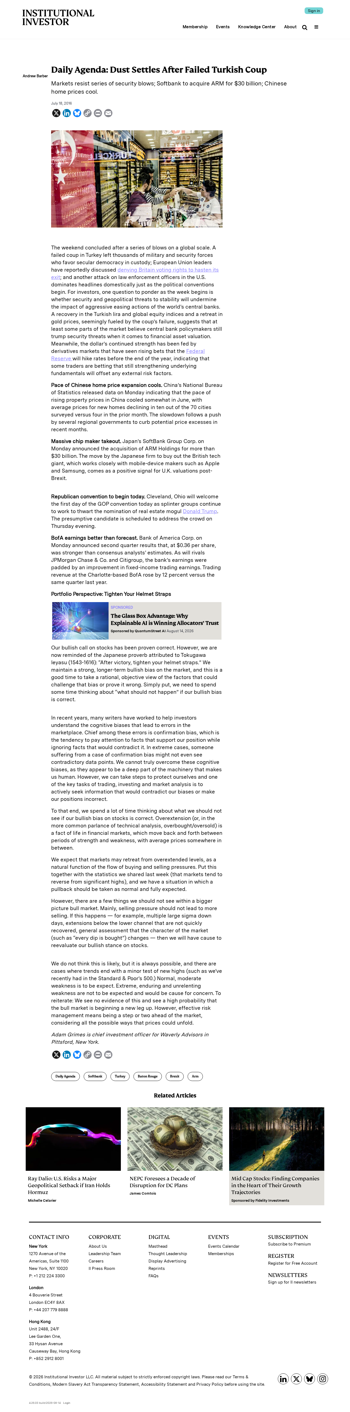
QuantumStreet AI (150, 631)
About (290, 26)
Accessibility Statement (164, 1384)
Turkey (120, 1076)
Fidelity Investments (272, 1200)
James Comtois (143, 1193)
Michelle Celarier (42, 1200)
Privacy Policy (209, 1384)
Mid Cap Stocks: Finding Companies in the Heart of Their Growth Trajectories (275, 1185)
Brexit (174, 1076)
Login (66, 1402)
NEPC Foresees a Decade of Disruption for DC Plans (162, 1182)
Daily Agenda (65, 1076)
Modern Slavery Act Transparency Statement (95, 1384)
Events (223, 26)
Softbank (95, 1076)
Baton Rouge (148, 1076)
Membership (195, 26)
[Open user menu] (317, 25)
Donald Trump (200, 511)
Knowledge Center (257, 26)
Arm (195, 1076)
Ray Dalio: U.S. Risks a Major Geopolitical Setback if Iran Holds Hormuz (69, 1185)
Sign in (314, 10)
